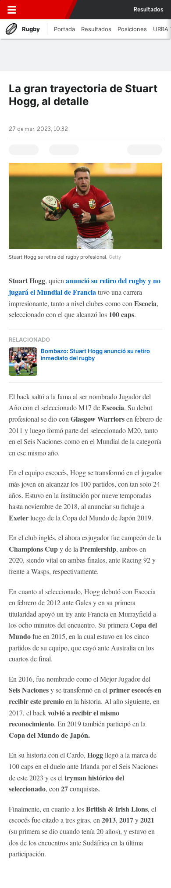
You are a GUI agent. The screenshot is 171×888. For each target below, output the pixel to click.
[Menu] (12, 9)
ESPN (46, 9)
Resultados (149, 10)
